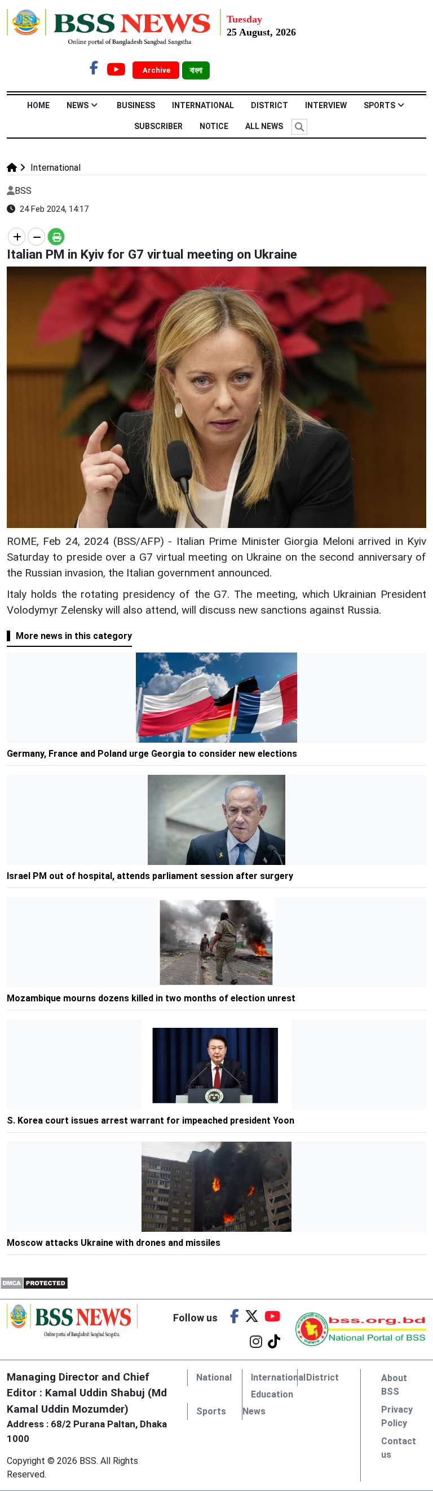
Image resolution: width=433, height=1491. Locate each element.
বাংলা (195, 70)
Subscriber (158, 126)
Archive (157, 70)
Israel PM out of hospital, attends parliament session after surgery (150, 876)
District (269, 105)
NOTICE (214, 126)
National (214, 1377)
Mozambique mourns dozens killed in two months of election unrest (151, 998)
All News (264, 126)
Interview (326, 105)
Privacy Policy (397, 1416)
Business (136, 105)
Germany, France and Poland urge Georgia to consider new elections (152, 753)
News (78, 105)
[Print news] (56, 237)
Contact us (398, 1448)
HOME (38, 105)
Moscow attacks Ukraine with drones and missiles (113, 1242)
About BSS (394, 1385)
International (203, 105)
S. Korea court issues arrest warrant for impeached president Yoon (150, 1120)
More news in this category (74, 636)
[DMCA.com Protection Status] (34, 1282)
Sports (379, 105)
